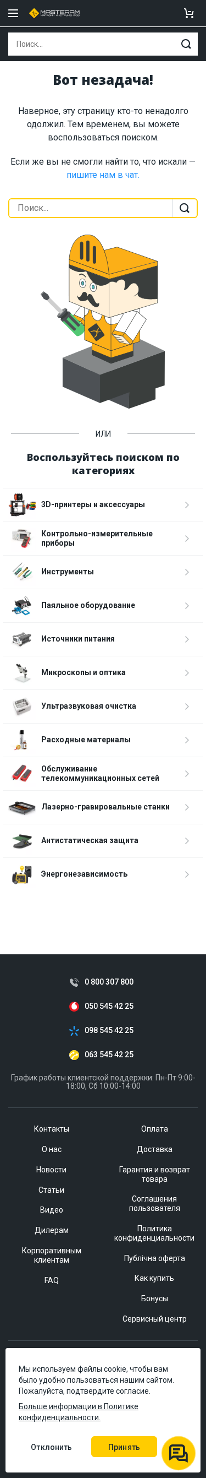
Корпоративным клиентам (51, 1255)
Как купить (154, 1278)
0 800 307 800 (109, 982)
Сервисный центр (155, 1318)
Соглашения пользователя (154, 1203)
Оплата (154, 1128)
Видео (51, 1209)
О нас (52, 1149)
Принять (124, 1447)
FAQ (51, 1280)
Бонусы (154, 1298)
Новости (51, 1169)
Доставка (154, 1149)
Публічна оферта (154, 1258)
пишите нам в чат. (103, 175)
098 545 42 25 (109, 1030)
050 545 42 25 (109, 1006)
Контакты (51, 1128)
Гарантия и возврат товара (154, 1174)
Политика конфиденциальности (154, 1233)
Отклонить (51, 1447)
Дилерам (52, 1230)
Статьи (51, 1190)
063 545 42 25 (109, 1055)
